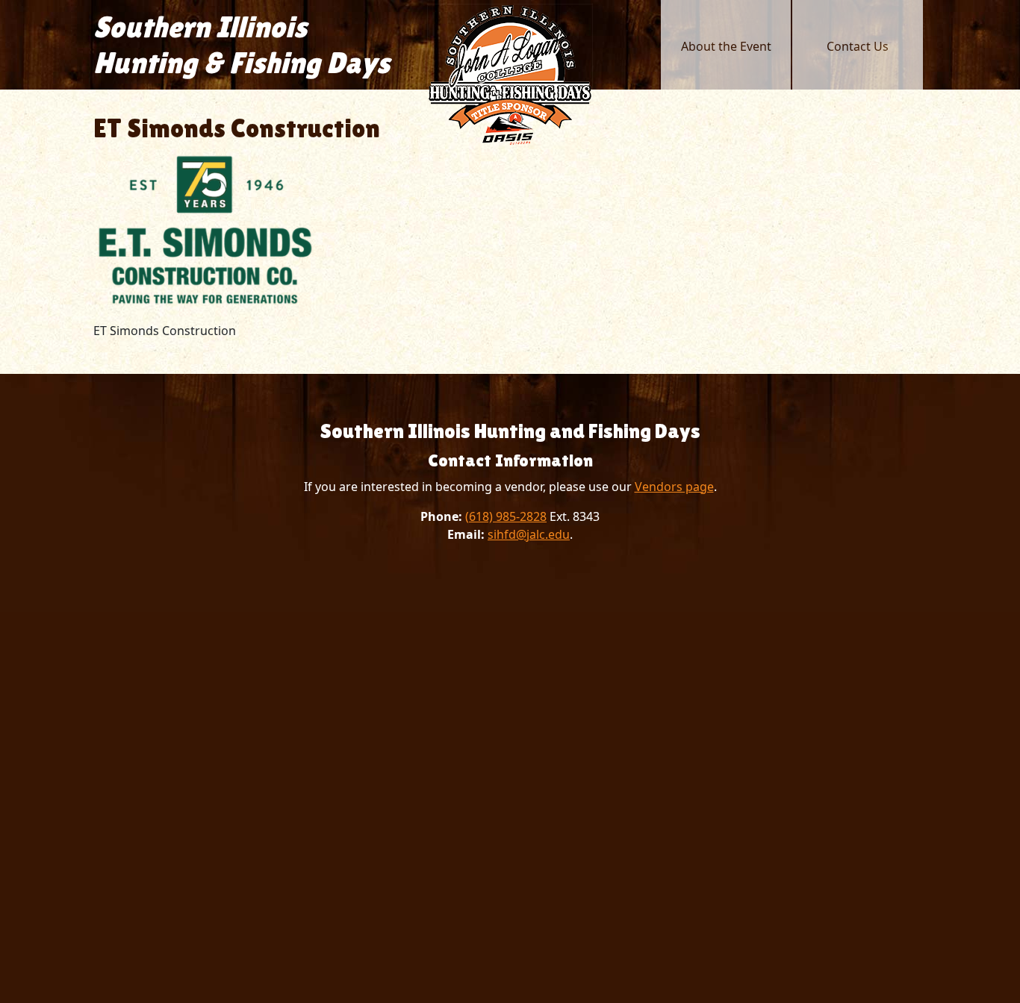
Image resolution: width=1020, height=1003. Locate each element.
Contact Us (858, 46)
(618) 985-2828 (506, 516)
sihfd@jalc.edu (529, 534)
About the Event (726, 46)
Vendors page (674, 486)
